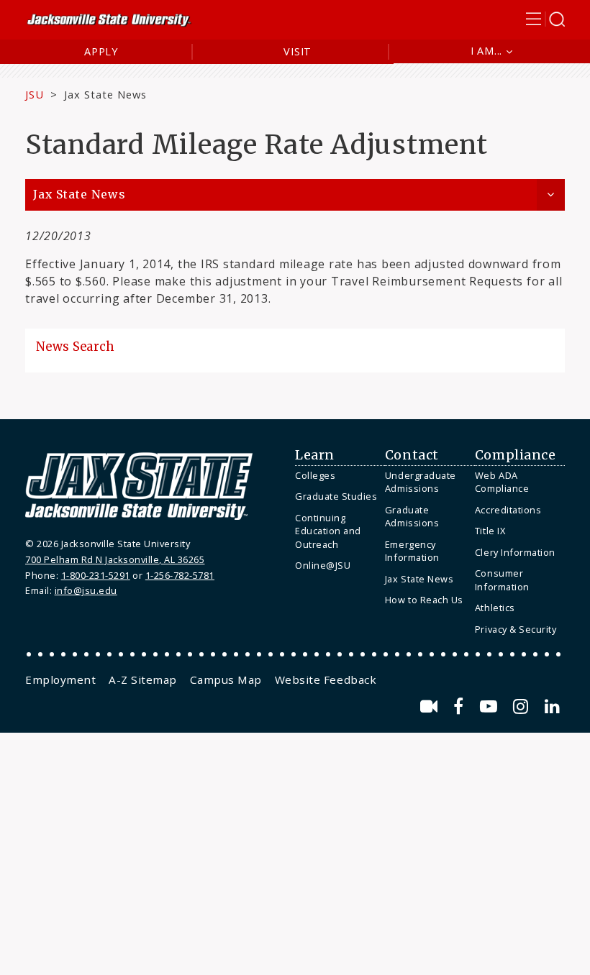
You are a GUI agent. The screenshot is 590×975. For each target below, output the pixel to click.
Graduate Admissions (412, 516)
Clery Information (515, 552)
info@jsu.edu (86, 590)
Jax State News (105, 94)
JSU (34, 94)
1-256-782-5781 (179, 575)
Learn (315, 455)
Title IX (490, 530)
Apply (101, 51)
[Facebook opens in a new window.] (461, 706)
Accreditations (508, 509)
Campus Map (226, 679)
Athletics (495, 607)
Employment (60, 679)
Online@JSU (322, 565)
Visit (297, 51)
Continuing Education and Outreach (328, 531)
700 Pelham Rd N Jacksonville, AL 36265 (114, 559)
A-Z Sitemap (143, 679)
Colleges (315, 475)
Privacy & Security (515, 629)
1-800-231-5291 (95, 575)
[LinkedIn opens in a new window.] (552, 706)
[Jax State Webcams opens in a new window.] (431, 706)
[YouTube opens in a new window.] (491, 706)
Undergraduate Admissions (420, 482)
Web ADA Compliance (502, 482)
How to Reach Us (424, 599)
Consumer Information (502, 580)
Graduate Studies (336, 496)
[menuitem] (336, 475)
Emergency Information (412, 551)
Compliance (515, 455)
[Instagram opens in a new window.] (523, 706)
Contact (412, 455)
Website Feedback (325, 679)
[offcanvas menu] (545, 19)
